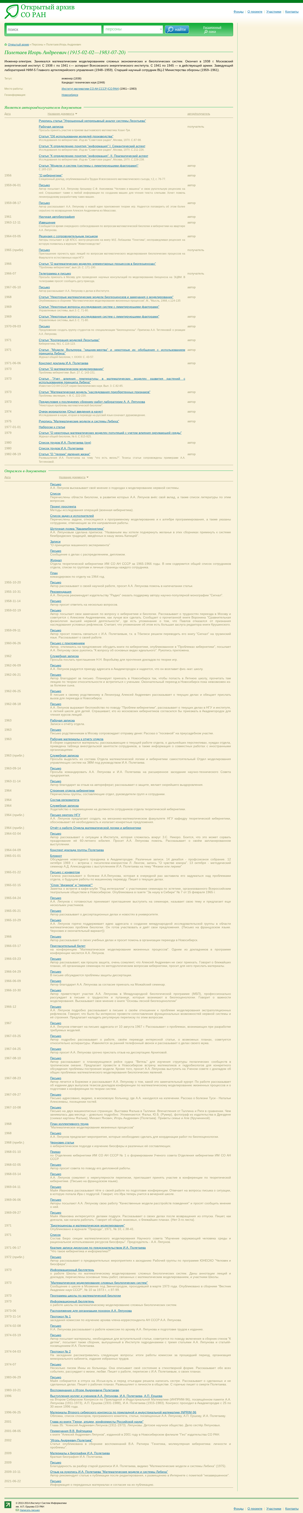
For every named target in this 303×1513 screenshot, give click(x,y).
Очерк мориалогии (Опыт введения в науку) (71, 411)
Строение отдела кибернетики (72, 790)
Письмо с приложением (67, 643)
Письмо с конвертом (65, 872)
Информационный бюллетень (72, 1270)
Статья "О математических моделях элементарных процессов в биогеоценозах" (97, 263)
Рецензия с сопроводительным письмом (68, 236)
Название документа (61, 113)
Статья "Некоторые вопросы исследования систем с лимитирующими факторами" (99, 306)
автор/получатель (198, 113)
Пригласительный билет (67, 946)
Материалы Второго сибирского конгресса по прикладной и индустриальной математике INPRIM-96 (123, 1412)
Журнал (56, 560)
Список (55, 493)
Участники (273, 11)
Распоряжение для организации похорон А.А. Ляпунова (91, 1310)
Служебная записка (64, 656)
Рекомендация (60, 591)
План (54, 573)
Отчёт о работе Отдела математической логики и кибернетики (95, 828)
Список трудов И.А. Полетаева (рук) (65, 442)
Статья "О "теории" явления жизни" (64, 454)
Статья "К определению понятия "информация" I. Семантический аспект (92, 146)
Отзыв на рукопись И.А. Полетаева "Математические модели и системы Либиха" (109, 1471)
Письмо (44, 185)
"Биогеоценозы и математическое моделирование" (87, 1225)
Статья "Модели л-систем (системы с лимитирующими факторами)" (88, 165)
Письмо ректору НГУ (65, 815)
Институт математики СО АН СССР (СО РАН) (90, 88)
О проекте (255, 11)
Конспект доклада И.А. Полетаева (63, 363)
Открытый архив (18, 44)
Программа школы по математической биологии (85, 1295)
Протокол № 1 (60, 1316)
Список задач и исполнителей (72, 516)
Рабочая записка (51, 126)
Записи (55, 541)
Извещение (47, 222)
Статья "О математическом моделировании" (71, 369)
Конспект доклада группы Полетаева (77, 850)
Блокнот (56, 855)
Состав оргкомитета (64, 800)
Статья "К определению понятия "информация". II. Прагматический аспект (93, 156)
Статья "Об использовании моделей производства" (76, 136)
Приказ (55, 1152)
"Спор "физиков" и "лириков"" (71, 885)
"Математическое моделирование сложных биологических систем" (99, 1282)
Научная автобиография (57, 216)
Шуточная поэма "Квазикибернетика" (77, 528)
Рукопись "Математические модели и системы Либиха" (79, 421)
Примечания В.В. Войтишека (71, 1431)
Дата (7, 113)
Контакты (292, 11)
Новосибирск (70, 95)
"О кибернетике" (51, 175)
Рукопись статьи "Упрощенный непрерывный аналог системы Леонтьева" (92, 120)
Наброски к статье (52, 427)
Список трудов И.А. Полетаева (61, 448)
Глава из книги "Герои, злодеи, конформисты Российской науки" (97, 1421)
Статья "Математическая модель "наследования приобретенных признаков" (94, 392)
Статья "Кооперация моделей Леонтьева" (69, 340)
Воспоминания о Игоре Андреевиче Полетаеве (84, 1390)
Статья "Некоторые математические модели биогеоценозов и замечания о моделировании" (106, 297)
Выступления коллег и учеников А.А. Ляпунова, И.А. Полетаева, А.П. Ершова (106, 1396)
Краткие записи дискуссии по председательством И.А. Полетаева (98, 1247)
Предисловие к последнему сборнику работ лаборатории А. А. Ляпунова (92, 401)
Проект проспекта (63, 506)
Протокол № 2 (60, 1351)
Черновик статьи (62, 1142)
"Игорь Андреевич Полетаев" (71, 1440)
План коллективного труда (69, 1124)
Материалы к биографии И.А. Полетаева (80, 1453)
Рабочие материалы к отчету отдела (76, 739)
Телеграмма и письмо (55, 273)
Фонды (239, 11)
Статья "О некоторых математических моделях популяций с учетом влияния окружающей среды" (110, 433)
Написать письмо (30, 1510)
